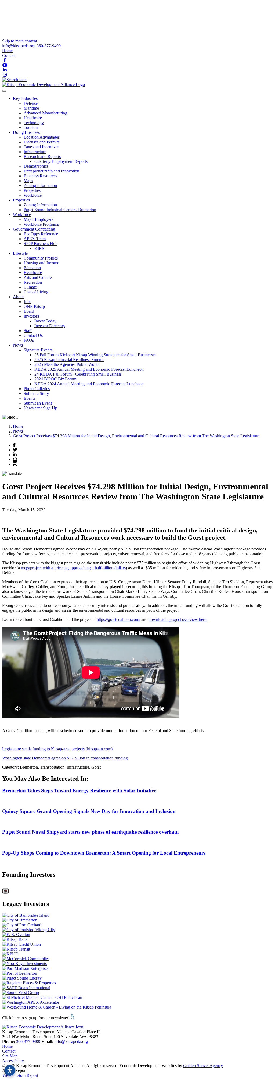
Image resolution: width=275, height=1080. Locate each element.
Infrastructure (35, 151)
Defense (31, 103)
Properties (32, 190)
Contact (8, 55)
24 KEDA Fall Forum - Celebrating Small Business (78, 374)
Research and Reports (42, 156)
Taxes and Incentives (41, 147)
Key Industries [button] (25, 98)
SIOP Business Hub (40, 243)
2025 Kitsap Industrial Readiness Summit (69, 359)
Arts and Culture (38, 277)
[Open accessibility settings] (9, 1070)
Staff (28, 330)
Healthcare (33, 118)
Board (29, 311)
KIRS (39, 248)
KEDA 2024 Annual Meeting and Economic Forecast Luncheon (89, 383)
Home (7, 50)
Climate (30, 287)
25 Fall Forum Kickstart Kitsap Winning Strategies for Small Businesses (95, 354)
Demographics (36, 166)
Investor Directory (49, 325)
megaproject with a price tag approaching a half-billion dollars (73, 568)
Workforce (33, 195)
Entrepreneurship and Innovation (51, 171)
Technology (34, 122)
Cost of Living (36, 292)
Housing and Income (41, 263)
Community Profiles (41, 258)
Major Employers (38, 219)
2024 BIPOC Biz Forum (55, 379)
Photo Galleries (37, 388)
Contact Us (33, 335)
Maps (28, 180)
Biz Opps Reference (41, 234)
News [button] (18, 345)
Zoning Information (40, 185)
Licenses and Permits (41, 142)
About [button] (18, 296)
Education (32, 267)
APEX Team (35, 238)
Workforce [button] (22, 214)
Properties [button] (21, 200)
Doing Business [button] (26, 132)
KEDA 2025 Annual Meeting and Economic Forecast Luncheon (89, 369)
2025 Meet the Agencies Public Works (66, 364)
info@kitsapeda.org (18, 46)
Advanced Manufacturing (45, 113)
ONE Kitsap (34, 306)
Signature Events (38, 350)
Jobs (27, 301)
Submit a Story (36, 393)
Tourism (31, 127)
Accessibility (13, 1061)
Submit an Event (38, 403)
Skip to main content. (20, 41)
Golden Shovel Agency (203, 1065)
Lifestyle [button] (20, 253)
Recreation (33, 282)
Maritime (31, 108)
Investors (31, 316)
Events (29, 398)
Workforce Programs (41, 224)
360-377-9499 (49, 46)
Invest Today (45, 321)
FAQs (29, 340)
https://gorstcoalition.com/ (118, 619)
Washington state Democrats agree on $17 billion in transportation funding (65, 758)
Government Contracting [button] (34, 229)
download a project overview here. (178, 619)
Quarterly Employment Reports (61, 161)
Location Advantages (42, 137)
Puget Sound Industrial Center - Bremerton (60, 209)
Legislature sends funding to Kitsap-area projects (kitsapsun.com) (57, 749)
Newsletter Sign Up (40, 408)
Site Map (9, 1056)
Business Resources (40, 176)
